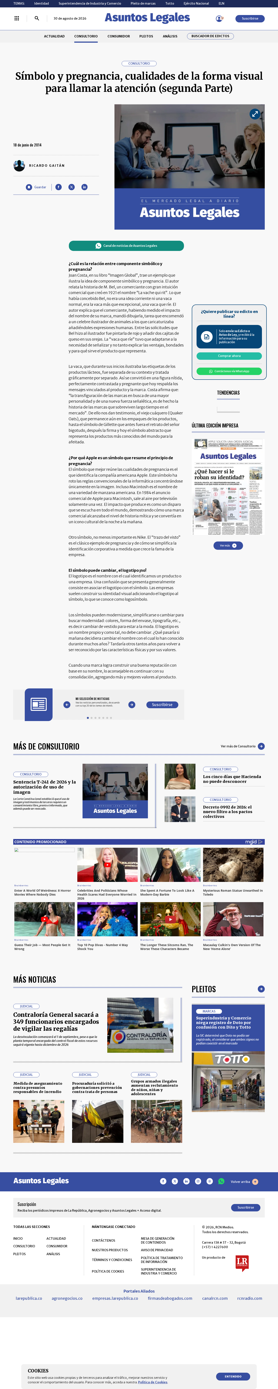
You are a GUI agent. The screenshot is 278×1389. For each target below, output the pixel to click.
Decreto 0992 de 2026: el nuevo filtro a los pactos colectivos (227, 812)
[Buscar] (36, 19)
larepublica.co (29, 1298)
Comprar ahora (229, 356)
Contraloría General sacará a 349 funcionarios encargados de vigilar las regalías (56, 1021)
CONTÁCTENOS (103, 1241)
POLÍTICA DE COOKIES (108, 1271)
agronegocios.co (67, 1298)
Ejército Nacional (196, 3)
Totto (169, 3)
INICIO (18, 1239)
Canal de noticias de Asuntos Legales (130, 246)
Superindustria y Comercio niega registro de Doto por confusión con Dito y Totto (223, 1023)
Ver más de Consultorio (238, 746)
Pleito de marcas (143, 3)
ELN (221, 3)
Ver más (225, 545)
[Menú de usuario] (219, 19)
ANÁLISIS (170, 36)
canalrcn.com (215, 1298)
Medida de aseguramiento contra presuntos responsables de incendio (37, 1087)
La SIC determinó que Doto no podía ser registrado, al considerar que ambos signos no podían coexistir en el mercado (227, 1039)
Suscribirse (250, 18)
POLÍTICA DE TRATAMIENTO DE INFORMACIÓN (162, 1260)
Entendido (233, 1376)
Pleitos (204, 988)
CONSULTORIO (86, 36)
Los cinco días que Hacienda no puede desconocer (232, 779)
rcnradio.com (249, 1298)
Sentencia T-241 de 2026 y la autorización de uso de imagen (44, 787)
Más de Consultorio (46, 746)
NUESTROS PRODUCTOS (110, 1250)
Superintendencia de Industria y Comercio (90, 3)
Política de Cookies (152, 1382)
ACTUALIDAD (54, 36)
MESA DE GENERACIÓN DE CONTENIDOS (157, 1240)
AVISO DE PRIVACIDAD (157, 1250)
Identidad (41, 3)
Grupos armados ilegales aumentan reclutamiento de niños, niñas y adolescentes (154, 1087)
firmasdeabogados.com (170, 1298)
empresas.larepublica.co (115, 1298)
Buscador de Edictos (210, 36)
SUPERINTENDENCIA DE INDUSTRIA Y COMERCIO (159, 1271)
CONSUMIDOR (119, 36)
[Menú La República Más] (16, 19)
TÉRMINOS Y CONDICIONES (112, 1260)
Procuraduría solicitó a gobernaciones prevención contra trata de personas (97, 1087)
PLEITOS (146, 36)
